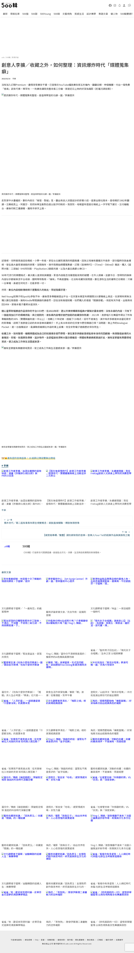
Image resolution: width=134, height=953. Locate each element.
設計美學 (91, 13)
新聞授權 (51, 940)
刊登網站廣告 (16, 940)
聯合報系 (90, 940)
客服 (42, 940)
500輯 (8, 57)
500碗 (57, 13)
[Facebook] (110, 5)
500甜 (34, 13)
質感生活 (79, 13)
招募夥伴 (119, 940)
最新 (5, 13)
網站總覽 (28, 940)
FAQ (36, 940)
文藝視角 (67, 13)
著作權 (70, 940)
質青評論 (15, 57)
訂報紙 (100, 940)
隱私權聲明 (79, 940)
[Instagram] (115, 5)
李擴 (4, 510)
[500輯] (10, 5)
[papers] (119, 5)
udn (3, 57)
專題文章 (103, 13)
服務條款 (61, 940)
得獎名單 (15, 13)
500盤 (25, 13)
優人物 (114, 13)
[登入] (124, 5)
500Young (45, 13)
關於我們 (109, 940)
